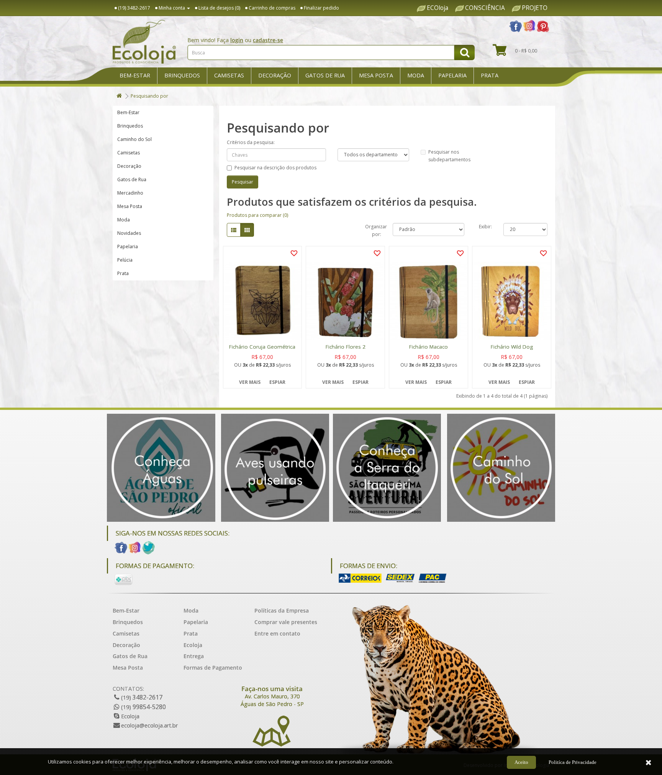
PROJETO (534, 8)
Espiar (277, 382)
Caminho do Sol (134, 139)
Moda (415, 75)
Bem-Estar (135, 75)
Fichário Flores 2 (345, 347)
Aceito (521, 762)
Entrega (194, 656)
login (236, 40)
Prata (489, 75)
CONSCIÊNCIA (485, 8)
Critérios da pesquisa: (251, 142)
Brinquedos (182, 75)
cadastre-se (268, 40)
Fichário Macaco (428, 347)
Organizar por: (373, 229)
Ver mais (250, 382)
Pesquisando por (149, 96)
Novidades (129, 233)
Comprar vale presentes (285, 622)
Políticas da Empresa (281, 610)
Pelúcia (125, 260)
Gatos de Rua (325, 75)
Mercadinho (130, 193)
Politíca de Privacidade (572, 762)
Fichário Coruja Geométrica (262, 347)
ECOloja (437, 8)
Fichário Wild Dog (512, 347)
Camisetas (229, 75)
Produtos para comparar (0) (257, 215)
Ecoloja (193, 645)
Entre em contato (277, 633)
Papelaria (452, 75)
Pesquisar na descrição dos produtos (275, 167)
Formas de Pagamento (213, 667)
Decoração (274, 75)
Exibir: (485, 226)
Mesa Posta (376, 75)
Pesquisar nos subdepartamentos (449, 156)
